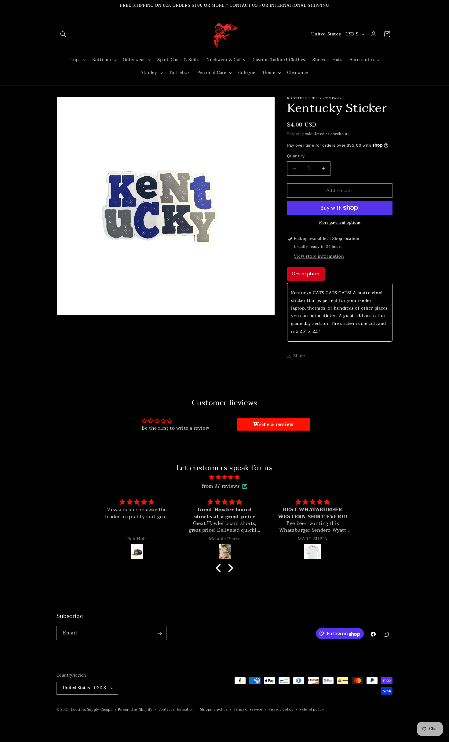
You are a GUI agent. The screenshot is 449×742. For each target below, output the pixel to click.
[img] (224, 477)
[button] (63, 34)
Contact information (176, 709)
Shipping (295, 134)
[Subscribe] (159, 633)
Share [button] (299, 355)
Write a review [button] (273, 424)
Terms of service (248, 709)
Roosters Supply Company (94, 709)
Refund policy (311, 709)
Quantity (296, 156)
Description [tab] (306, 274)
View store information (319, 256)
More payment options (340, 222)
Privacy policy (281, 709)
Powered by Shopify (135, 709)
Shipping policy (214, 709)
